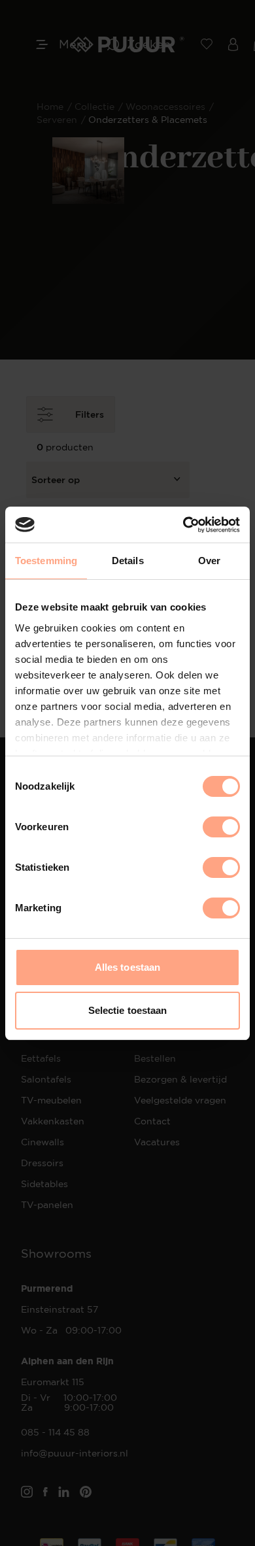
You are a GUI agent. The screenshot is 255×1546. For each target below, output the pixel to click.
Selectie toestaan (127, 1010)
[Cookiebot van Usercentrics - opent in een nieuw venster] (183, 524)
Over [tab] (209, 560)
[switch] (221, 826)
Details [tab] (128, 560)
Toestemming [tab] (46, 560)
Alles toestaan (127, 967)
